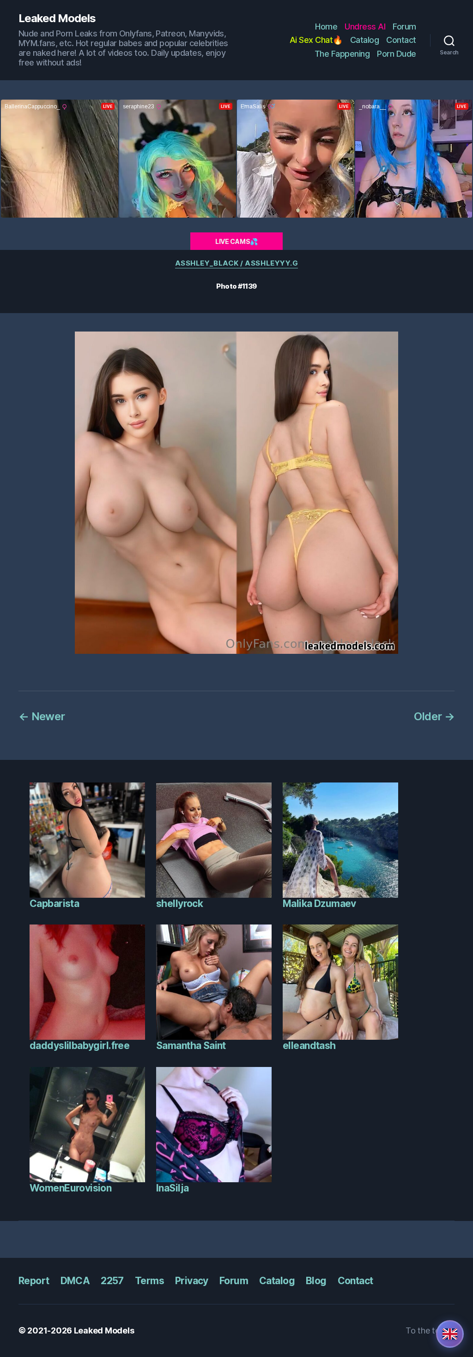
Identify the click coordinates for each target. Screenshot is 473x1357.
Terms (149, 1280)
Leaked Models (57, 18)
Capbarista (54, 903)
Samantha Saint (191, 1045)
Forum (404, 26)
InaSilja (172, 1188)
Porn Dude (396, 54)
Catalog (364, 40)
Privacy (191, 1280)
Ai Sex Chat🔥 (316, 40)
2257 (112, 1280)
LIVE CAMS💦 (236, 241)
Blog (316, 1280)
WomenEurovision (70, 1188)
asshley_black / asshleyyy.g (236, 263)
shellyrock (179, 903)
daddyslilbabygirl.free (79, 1045)
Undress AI (365, 26)
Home (326, 26)
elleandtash (309, 1045)
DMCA (75, 1280)
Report (33, 1280)
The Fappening (342, 54)
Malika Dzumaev (319, 903)
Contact (401, 40)
